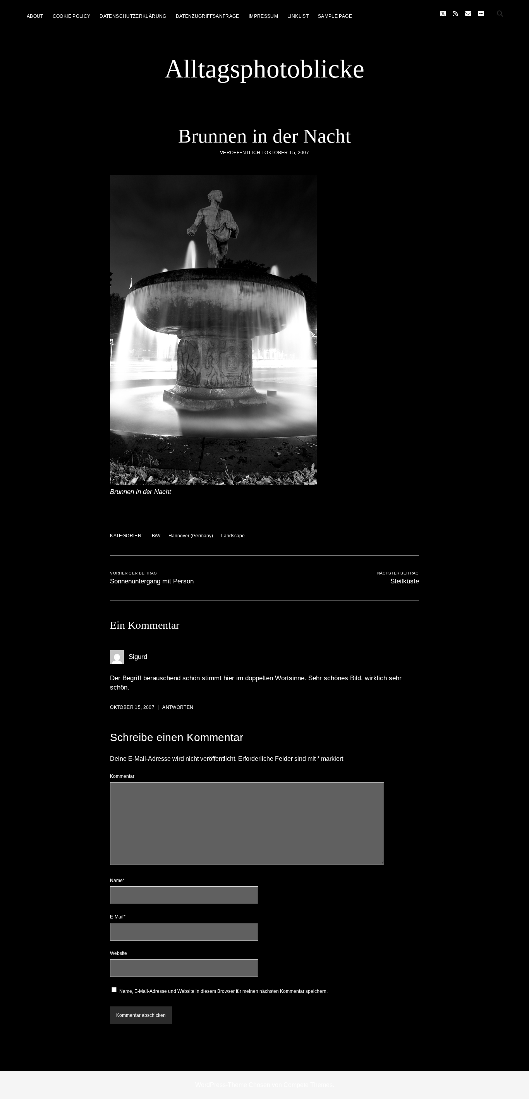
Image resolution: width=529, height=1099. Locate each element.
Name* (117, 880)
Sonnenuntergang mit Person (152, 581)
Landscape (233, 535)
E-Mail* (117, 917)
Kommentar (122, 776)
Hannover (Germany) (190, 535)
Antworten (177, 707)
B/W (156, 535)
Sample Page (335, 16)
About (35, 16)
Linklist (298, 16)
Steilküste (404, 581)
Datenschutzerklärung (133, 16)
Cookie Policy (72, 16)
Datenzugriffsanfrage (207, 16)
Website (118, 953)
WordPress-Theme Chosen (232, 1085)
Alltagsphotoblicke (264, 68)
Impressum (263, 16)
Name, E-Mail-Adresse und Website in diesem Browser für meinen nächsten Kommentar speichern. (223, 991)
